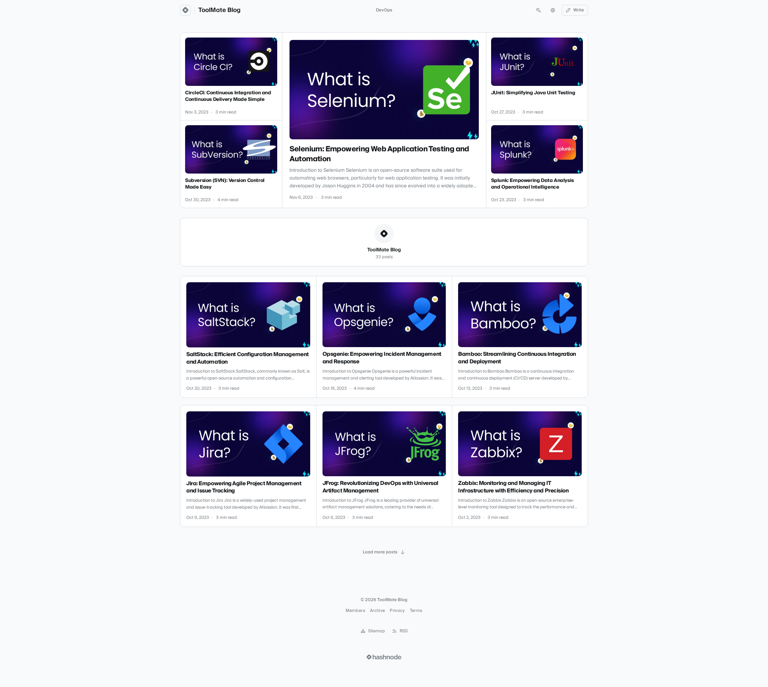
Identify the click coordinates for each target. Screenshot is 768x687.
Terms (416, 610)
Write (578, 10)
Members (355, 610)
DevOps (384, 10)
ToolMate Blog (219, 10)
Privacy (397, 610)
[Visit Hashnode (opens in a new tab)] (384, 657)
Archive (377, 610)
